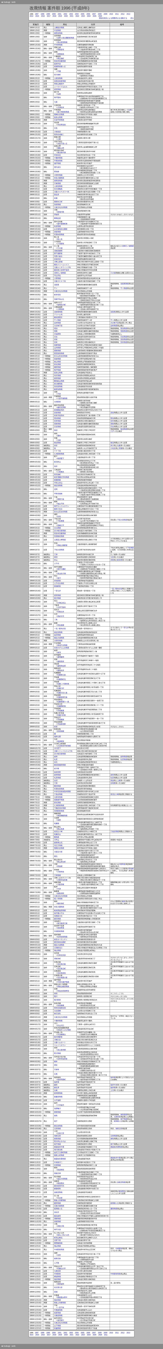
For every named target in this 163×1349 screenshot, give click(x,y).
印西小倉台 (58, 256)
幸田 (55, 993)
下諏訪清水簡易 (60, 808)
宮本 (55, 342)
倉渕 (59, 652)
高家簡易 (57, 345)
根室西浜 (60, 1183)
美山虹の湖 (61, 573)
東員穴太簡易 (62, 645)
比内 (59, 516)
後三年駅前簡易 (63, 112)
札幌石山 (57, 834)
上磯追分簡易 (59, 27)
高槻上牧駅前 (62, 545)
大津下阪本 (61, 607)
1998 (42, 14)
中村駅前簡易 (59, 931)
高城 (55, 1292)
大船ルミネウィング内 (62, 267)
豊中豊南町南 (62, 224)
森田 (55, 1085)
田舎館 (59, 866)
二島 (55, 620)
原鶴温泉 (60, 54)
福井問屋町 (61, 1079)
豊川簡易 (57, 598)
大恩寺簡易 (58, 797)
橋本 (123, 901)
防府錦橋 (60, 731)
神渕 (55, 557)
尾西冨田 (60, 1284)
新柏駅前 (57, 586)
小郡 (59, 139)
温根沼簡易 (121, 1182)
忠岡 (55, 489)
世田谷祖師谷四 (60, 1008)
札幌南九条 (61, 675)
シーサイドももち (60, 87)
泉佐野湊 (60, 928)
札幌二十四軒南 (63, 684)
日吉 (55, 337)
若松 (55, 1065)
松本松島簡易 (62, 937)
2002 (65, 14)
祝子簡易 (123, 1119)
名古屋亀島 (58, 189)
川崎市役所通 (62, 880)
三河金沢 (60, 1105)
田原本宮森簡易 (60, 61)
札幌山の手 (61, 1268)
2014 (31, 16)
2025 (94, 16)
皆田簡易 (57, 89)
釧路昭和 (57, 1189)
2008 (99, 14)
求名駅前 (57, 581)
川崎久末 (57, 1040)
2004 (77, 14)
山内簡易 (57, 348)
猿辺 (55, 430)
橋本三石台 (58, 509)
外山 (55, 560)
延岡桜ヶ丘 (118, 1121)
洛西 (59, 820)
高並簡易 (57, 359)
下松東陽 (60, 521)
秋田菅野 (57, 772)
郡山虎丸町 (61, 862)
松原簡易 (57, 226)
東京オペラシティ (60, 939)
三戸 (112, 431)
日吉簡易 (123, 337)
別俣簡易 (57, 204)
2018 (54, 16)
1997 (36, 14)
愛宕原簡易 (58, 1126)
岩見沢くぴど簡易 (64, 1030)
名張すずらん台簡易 (61, 648)
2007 (94, 14)
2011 (117, 14)
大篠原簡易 (58, 1315)
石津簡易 (57, 1165)
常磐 (120, 448)
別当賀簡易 (58, 386)
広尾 (55, 1074)
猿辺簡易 (123, 429)
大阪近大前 (58, 852)
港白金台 (57, 167)
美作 (55, 466)
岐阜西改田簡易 (60, 910)
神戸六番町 (61, 569)
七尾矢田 (117, 1117)
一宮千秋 (60, 1307)
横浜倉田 (57, 1216)
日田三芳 (60, 1133)
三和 (55, 783)
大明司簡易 (58, 175)
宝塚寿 (56, 1069)
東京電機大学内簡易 (61, 477)
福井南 (113, 1077)
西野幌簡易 (58, 1243)
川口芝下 (57, 748)
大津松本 (60, 107)
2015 (37, 16)
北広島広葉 (61, 964)
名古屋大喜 (58, 1287)
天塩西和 (57, 334)
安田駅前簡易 (59, 811)
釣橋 (55, 198)
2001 (59, 14)
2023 (83, 16)
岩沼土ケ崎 (115, 794)
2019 (60, 16)
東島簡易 (123, 1115)
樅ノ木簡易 (58, 899)
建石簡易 (57, 919)
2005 (82, 14)
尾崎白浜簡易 (59, 114)
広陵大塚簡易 (59, 1206)
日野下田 (57, 1240)
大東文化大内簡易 (60, 207)
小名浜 (113, 448)
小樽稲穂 (60, 309)
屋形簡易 (57, 1112)
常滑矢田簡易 (59, 234)
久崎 (55, 1090)
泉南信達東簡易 (60, 81)
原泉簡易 (123, 339)
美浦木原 (57, 259)
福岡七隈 (57, 736)
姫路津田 (60, 893)
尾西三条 (60, 499)
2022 (77, 16)
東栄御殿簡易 (62, 815)
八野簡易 (57, 278)
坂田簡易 (57, 378)
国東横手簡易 (59, 800)
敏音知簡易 (58, 389)
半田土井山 (58, 483)
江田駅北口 (58, 948)
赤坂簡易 (57, 232)
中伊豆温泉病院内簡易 (62, 791)
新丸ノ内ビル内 (63, 1235)
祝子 (55, 1121)
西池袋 (56, 171)
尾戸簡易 (57, 370)
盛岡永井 (60, 670)
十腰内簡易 (58, 158)
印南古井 (60, 612)
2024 (89, 16)
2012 (122, 14)
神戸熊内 (57, 97)
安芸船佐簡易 (59, 536)
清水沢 (56, 1212)
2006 (88, 14)
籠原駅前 (60, 741)
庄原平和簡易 (59, 120)
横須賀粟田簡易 (60, 765)
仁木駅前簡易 (59, 454)
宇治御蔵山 (61, 1034)
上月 (112, 1090)
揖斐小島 (60, 1226)
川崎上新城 (58, 262)
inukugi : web (8, 2)
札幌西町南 (61, 706)
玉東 (59, 440)
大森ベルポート (60, 1042)
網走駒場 (57, 1276)
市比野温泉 (61, 125)
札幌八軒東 (61, 715)
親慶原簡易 (58, 1097)
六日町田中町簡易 (64, 746)
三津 (55, 554)
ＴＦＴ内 (57, 451)
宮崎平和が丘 (59, 299)
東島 (55, 1116)
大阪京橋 (60, 884)
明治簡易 (123, 328)
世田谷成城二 (59, 134)
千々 (55, 288)
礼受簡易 (123, 759)
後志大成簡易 (59, 638)
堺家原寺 (60, 49)
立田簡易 (57, 1128)
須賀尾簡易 (124, 284)
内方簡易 (57, 375)
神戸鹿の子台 (59, 913)
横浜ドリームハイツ (61, 265)
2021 (71, 16)
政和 (55, 757)
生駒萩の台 (58, 916)
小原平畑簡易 (62, 398)
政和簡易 (123, 757)
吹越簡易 (57, 1328)
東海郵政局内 (59, 410)
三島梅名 (60, 472)
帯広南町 (60, 58)
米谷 (55, 445)
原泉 (55, 339)
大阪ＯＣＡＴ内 (60, 281)
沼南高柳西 (58, 251)
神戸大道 (57, 1229)
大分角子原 (115, 323)
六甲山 (56, 840)
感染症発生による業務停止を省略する (113, 18)
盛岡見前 (60, 661)
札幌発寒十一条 (63, 702)
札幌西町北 (61, 679)
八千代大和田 (59, 583)
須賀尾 (56, 285)
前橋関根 (57, 480)
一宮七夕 (57, 591)
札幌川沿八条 (62, 693)
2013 (128, 14)
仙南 (59, 94)
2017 (48, 16)
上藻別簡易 (58, 78)
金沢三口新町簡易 (60, 1152)
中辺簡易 (57, 30)
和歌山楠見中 (59, 84)
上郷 (118, 780)
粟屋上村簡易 (59, 1155)
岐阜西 (119, 560)
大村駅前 (57, 402)
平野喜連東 (58, 494)
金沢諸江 (60, 1320)
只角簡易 (57, 183)
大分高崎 (57, 1011)
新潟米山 (57, 462)
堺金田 (56, 214)
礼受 (55, 759)
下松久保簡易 (122, 520)
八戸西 (56, 1263)
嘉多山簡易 (58, 117)
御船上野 (60, 148)
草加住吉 (57, 155)
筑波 (112, 780)
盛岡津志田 (61, 666)
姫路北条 (57, 1258)
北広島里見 (61, 973)
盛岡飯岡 (60, 657)
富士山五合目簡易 (60, 356)
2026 (100, 16)
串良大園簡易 (59, 178)
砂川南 (56, 768)
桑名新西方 (58, 317)
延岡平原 (57, 64)
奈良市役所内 (59, 415)
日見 (55, 128)
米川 (112, 445)
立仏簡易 (57, 528)
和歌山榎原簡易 (63, 986)
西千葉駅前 (58, 253)
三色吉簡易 (58, 794)
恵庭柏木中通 (59, 1147)
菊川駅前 (57, 1000)
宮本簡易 (123, 342)
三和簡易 (57, 875)
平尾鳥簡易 (58, 161)
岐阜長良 (57, 295)
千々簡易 (123, 288)
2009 (105, 14)
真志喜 (56, 194)
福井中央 (114, 1085)
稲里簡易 (57, 1313)
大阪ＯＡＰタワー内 (61, 192)
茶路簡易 (123, 331)
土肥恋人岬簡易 (60, 540)
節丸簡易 (57, 364)
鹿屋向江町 (58, 202)
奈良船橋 (60, 1005)
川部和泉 (122, 864)
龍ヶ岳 (59, 239)
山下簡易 (57, 1326)
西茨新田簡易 (59, 353)
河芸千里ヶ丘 (62, 144)
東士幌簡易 (58, 384)
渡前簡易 (57, 350)
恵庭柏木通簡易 (116, 1147)
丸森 (118, 445)
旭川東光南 (58, 1150)
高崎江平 (60, 525)
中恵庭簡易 (58, 1310)
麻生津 (56, 1087)
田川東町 (57, 75)
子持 (59, 394)
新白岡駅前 (58, 1037)
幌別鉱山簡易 (59, 381)
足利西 (113, 783)
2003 (71, 14)
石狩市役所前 (62, 1059)
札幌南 (56, 823)
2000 (54, 14)
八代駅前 (60, 244)
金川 (59, 578)
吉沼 (55, 780)
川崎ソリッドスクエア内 (63, 751)
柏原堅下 (60, 458)
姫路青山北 (58, 843)
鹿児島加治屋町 (60, 942)
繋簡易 (56, 837)
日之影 (59, 1198)
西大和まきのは (60, 1141)
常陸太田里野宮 (63, 991)
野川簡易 (57, 1053)
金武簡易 (57, 635)
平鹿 (59, 71)
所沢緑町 (57, 474)
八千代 (56, 563)
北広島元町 (61, 969)
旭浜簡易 (57, 1279)
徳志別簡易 (58, 485)
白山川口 (60, 1025)
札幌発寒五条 (62, 697)
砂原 (55, 727)
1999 (48, 14)
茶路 (55, 331)
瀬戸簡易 (57, 163)
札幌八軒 (60, 688)
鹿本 (59, 436)
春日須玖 (57, 1013)
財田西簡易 (58, 1093)
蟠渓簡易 (57, 786)
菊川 (55, 996)
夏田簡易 (57, 1203)
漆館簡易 (57, 1219)
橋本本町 (60, 903)
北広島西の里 (62, 977)
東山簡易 (57, 362)
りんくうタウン (60, 1045)
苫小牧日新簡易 (60, 531)
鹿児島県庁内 (59, 1186)
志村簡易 (57, 323)
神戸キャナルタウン (61, 506)
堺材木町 (57, 959)
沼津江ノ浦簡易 (128, 246)
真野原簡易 (58, 33)
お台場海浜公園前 (60, 229)
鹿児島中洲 (61, 152)
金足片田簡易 (62, 1179)
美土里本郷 (61, 1050)
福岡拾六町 (61, 305)
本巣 (112, 560)
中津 (59, 889)
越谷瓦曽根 (61, 407)
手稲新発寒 (61, 724)
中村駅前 (119, 1248)
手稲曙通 (60, 711)
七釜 (55, 102)
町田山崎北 (58, 1238)
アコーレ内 (58, 314)
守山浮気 (57, 275)
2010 (111, 14)
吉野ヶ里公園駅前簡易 (65, 38)
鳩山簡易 (57, 950)
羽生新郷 (60, 625)
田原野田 (60, 1170)
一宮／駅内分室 (116, 589)
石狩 (59, 1255)
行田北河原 (61, 955)
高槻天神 (57, 1173)
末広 (55, 762)
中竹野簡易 (58, 45)
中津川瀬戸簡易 (63, 982)
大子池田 (57, 1100)
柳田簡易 (57, 367)
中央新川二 (58, 1162)
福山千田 (60, 504)
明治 (55, 328)
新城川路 (60, 212)
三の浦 (59, 248)
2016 (43, 16)
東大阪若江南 (62, 923)
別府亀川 (57, 1108)
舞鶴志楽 (57, 218)
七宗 (112, 557)
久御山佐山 (61, 603)
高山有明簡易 (62, 42)
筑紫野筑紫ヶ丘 (60, 66)
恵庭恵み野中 (62, 1297)
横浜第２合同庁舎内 (61, 270)
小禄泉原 (57, 132)
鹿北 (55, 856)
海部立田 (119, 1128)
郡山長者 (60, 829)
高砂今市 (60, 616)
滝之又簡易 (58, 845)
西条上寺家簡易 (60, 1200)
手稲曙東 (60, 719)
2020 (66, 16)
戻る (132, 18)
